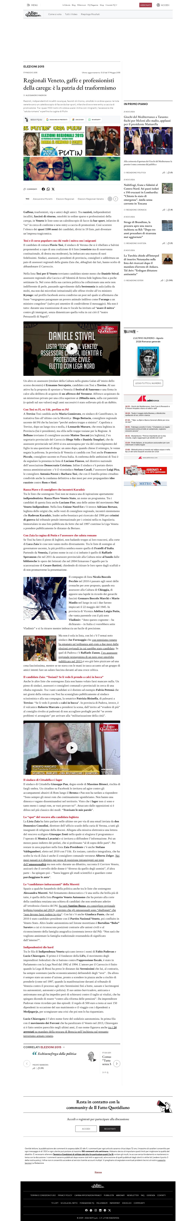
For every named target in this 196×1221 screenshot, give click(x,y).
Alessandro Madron (34, 95)
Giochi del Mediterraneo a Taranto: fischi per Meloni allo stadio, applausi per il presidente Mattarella (147, 120)
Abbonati (145, 5)
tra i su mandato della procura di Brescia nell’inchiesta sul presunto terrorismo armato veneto (70, 1031)
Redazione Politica (135, 173)
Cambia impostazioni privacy (88, 1195)
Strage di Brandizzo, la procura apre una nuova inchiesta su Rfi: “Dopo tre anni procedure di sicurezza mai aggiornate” (140, 229)
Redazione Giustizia (135, 243)
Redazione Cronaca (135, 210)
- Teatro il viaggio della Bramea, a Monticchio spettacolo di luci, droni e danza (145, 414)
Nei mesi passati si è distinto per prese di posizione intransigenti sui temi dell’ (71, 860)
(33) (42, 1068)
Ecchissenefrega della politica (57, 1053)
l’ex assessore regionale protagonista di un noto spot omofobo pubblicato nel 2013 (88, 657)
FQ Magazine (93, 5)
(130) (171, 280)
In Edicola (66, 5)
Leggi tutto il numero (148, 383)
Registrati (110, 1128)
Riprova (98, 1172)
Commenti (32, 189)
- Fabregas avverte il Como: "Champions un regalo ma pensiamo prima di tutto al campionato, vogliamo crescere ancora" (147, 429)
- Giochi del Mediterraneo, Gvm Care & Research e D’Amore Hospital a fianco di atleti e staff (147, 407)
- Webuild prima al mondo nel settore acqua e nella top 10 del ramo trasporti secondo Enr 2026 (147, 451)
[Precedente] (26, 1063)
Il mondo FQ (110, 5)
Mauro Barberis (40, 1065)
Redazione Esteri (133, 280)
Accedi (86, 1128)
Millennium (81, 5)
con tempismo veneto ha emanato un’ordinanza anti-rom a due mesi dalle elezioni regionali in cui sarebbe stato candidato (89, 644)
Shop (102, 5)
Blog (73, 5)
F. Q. (105, 1072)
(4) (171, 210)
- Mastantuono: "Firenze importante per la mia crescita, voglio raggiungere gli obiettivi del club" (145, 437)
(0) (171, 173)
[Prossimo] (116, 1063)
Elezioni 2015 (33, 66)
